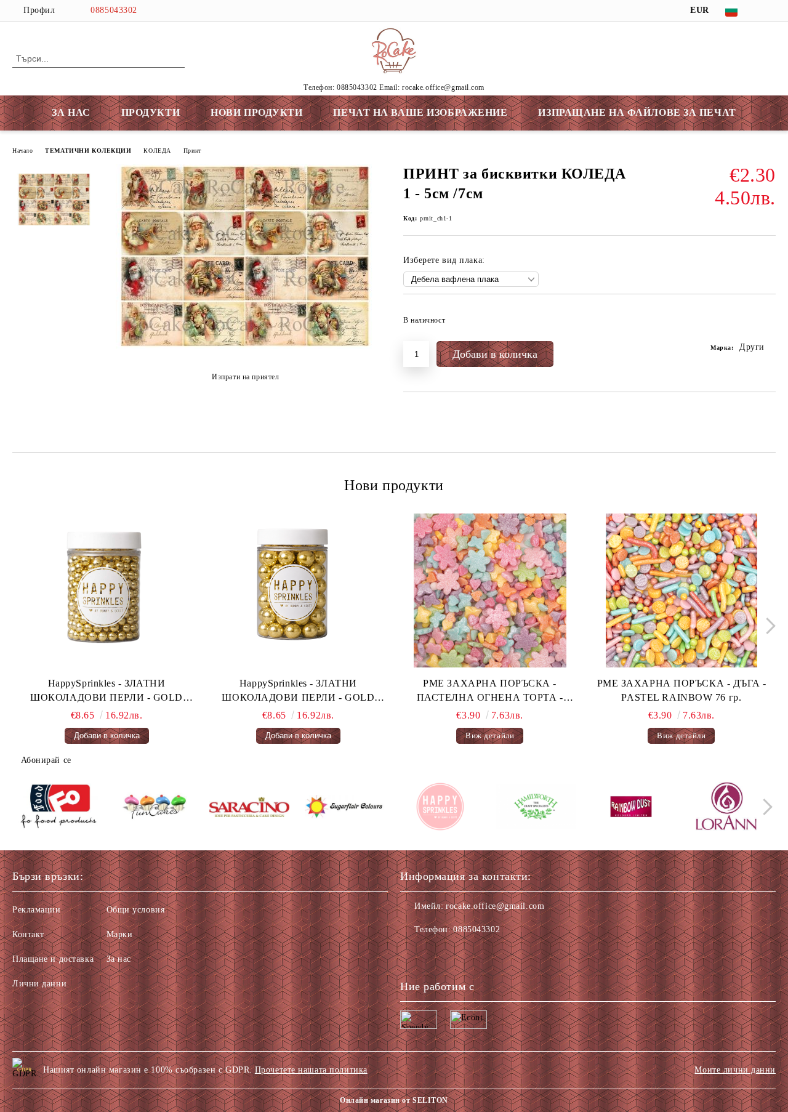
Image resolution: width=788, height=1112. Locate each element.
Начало (22, 150)
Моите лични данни (735, 1069)
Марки (120, 934)
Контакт (28, 934)
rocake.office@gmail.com (495, 906)
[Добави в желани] (767, 323)
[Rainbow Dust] (631, 808)
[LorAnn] (726, 808)
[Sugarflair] (345, 809)
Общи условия (136, 909)
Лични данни (39, 983)
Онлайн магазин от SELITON (394, 1100)
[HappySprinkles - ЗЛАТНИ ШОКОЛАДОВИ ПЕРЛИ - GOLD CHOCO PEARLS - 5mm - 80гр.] (106, 590)
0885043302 (113, 10)
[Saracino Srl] (249, 809)
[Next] (767, 626)
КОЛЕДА (157, 150)
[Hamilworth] (536, 808)
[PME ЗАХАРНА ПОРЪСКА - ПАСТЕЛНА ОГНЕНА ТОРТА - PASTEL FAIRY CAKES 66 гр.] (490, 590)
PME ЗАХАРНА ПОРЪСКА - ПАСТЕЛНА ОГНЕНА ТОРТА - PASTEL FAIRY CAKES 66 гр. (490, 691)
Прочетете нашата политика (311, 1069)
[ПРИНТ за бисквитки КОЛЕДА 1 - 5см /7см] (245, 346)
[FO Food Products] (58, 808)
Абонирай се (46, 760)
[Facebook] (769, 10)
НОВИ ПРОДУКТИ (256, 112)
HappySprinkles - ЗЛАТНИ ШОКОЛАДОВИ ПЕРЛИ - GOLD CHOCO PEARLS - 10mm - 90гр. (298, 691)
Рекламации (36, 909)
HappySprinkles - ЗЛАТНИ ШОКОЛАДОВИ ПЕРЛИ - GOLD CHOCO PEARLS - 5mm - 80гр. (106, 691)
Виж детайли (489, 735)
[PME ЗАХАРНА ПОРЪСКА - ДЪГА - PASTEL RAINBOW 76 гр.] (681, 590)
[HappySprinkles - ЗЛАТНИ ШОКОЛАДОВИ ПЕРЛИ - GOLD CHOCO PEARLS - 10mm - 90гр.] (298, 590)
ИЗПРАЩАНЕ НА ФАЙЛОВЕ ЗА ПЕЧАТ (637, 112)
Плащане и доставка (53, 959)
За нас (119, 959)
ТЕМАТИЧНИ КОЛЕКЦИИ (88, 150)
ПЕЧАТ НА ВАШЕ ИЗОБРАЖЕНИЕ (420, 112)
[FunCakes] (154, 808)
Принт (192, 150)
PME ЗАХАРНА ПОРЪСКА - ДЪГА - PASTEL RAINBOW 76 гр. (681, 690)
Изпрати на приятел (245, 377)
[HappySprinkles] (440, 808)
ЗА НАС (71, 112)
